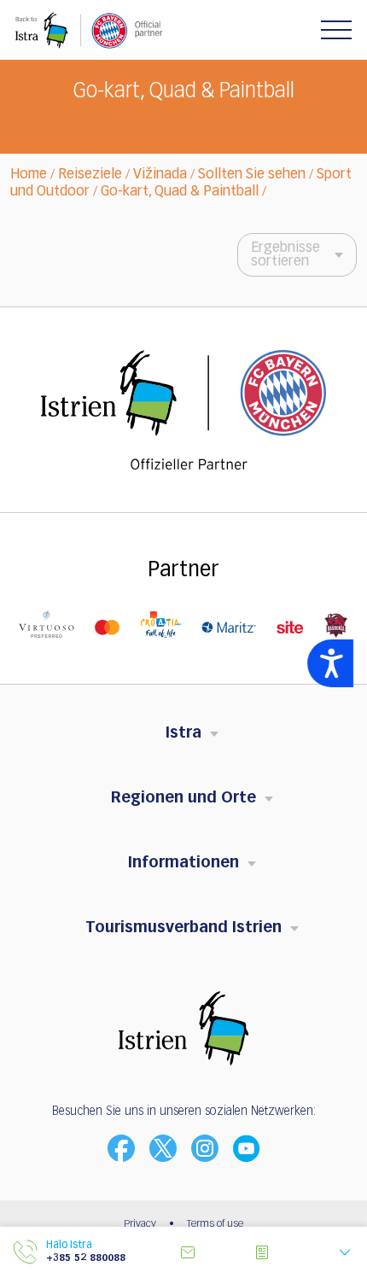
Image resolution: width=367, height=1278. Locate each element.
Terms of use (215, 1224)
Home (28, 175)
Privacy (140, 1224)
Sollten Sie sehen (252, 175)
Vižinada (160, 175)
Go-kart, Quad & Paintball (180, 192)
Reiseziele (90, 175)
